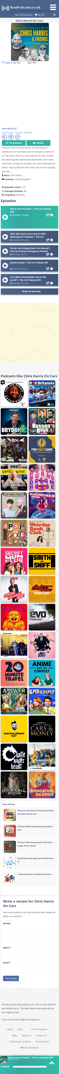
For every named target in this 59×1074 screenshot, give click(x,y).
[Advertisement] (29, 95)
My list (40, 14)
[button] (54, 5)
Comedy (19, 132)
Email (7, 962)
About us (26, 1035)
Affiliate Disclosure (29, 1047)
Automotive (7, 132)
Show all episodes (31, 291)
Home (10, 1029)
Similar (40, 142)
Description (8, 128)
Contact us (41, 1035)
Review (6, 923)
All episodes (15, 142)
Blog (14, 1035)
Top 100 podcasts (24, 14)
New (20, 1029)
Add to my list (12, 62)
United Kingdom (39, 1029)
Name (7, 947)
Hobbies (28, 132)
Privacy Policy (42, 1041)
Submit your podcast (20, 1041)
